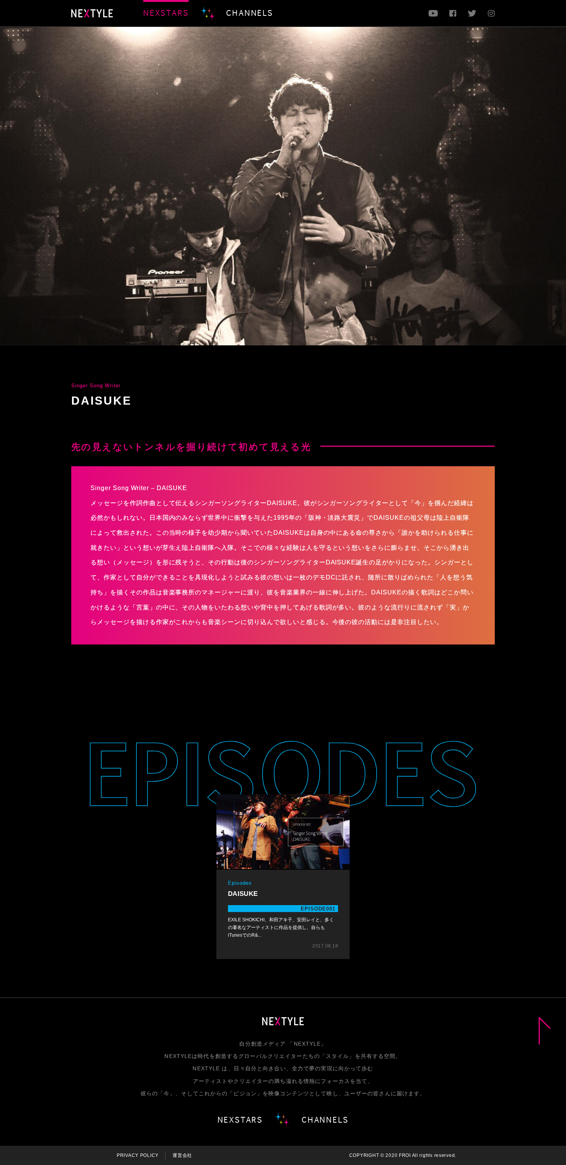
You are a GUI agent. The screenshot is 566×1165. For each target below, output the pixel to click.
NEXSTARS (166, 12)
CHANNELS (249, 12)
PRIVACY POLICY (138, 1155)
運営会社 (182, 1155)
